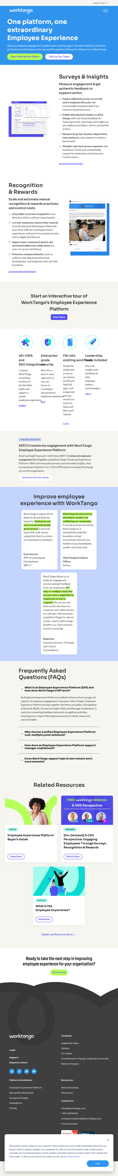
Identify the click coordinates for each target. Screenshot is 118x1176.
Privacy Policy (73, 1156)
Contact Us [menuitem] (67, 1101)
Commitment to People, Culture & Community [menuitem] (85, 1058)
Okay (98, 1163)
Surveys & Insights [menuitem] (18, 1098)
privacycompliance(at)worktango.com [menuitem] (81, 1118)
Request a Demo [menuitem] (18, 1062)
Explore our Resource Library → (59, 934)
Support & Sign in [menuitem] (99, 3)
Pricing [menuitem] (13, 1108)
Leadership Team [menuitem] (70, 1043)
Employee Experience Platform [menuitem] (25, 1087)
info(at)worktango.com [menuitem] (73, 1108)
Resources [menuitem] (67, 1080)
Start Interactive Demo (25, 56)
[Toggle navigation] (105, 11)
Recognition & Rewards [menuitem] (21, 1093)
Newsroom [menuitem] (67, 1093)
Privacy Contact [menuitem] (69, 1124)
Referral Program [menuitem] (70, 1064)
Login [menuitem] (12, 1050)
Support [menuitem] (13, 1057)
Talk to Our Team (59, 56)
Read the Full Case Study (35, 477)
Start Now (59, 317)
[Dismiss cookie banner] (108, 1140)
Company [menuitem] (66, 1035)
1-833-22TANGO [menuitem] (69, 1113)
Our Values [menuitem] (66, 1053)
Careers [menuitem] (65, 1048)
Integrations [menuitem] (15, 1103)
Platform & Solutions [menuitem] (20, 1080)
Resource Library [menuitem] (70, 1087)
